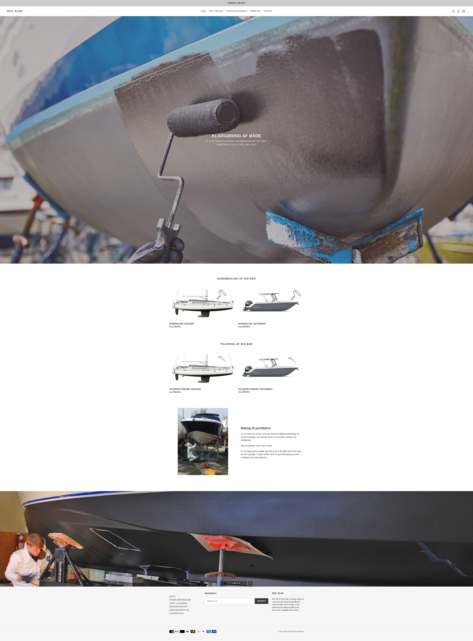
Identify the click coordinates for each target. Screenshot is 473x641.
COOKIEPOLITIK (176, 613)
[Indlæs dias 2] (230, 583)
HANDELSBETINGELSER (180, 600)
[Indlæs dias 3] (232, 583)
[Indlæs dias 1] (228, 583)
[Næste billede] (244, 583)
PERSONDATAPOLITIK (179, 610)
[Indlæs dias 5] (237, 583)
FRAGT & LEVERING (178, 603)
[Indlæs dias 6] (239, 583)
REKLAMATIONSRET (178, 607)
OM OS (172, 596)
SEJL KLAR (14, 11)
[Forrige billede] (223, 583)
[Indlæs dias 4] (235, 583)
